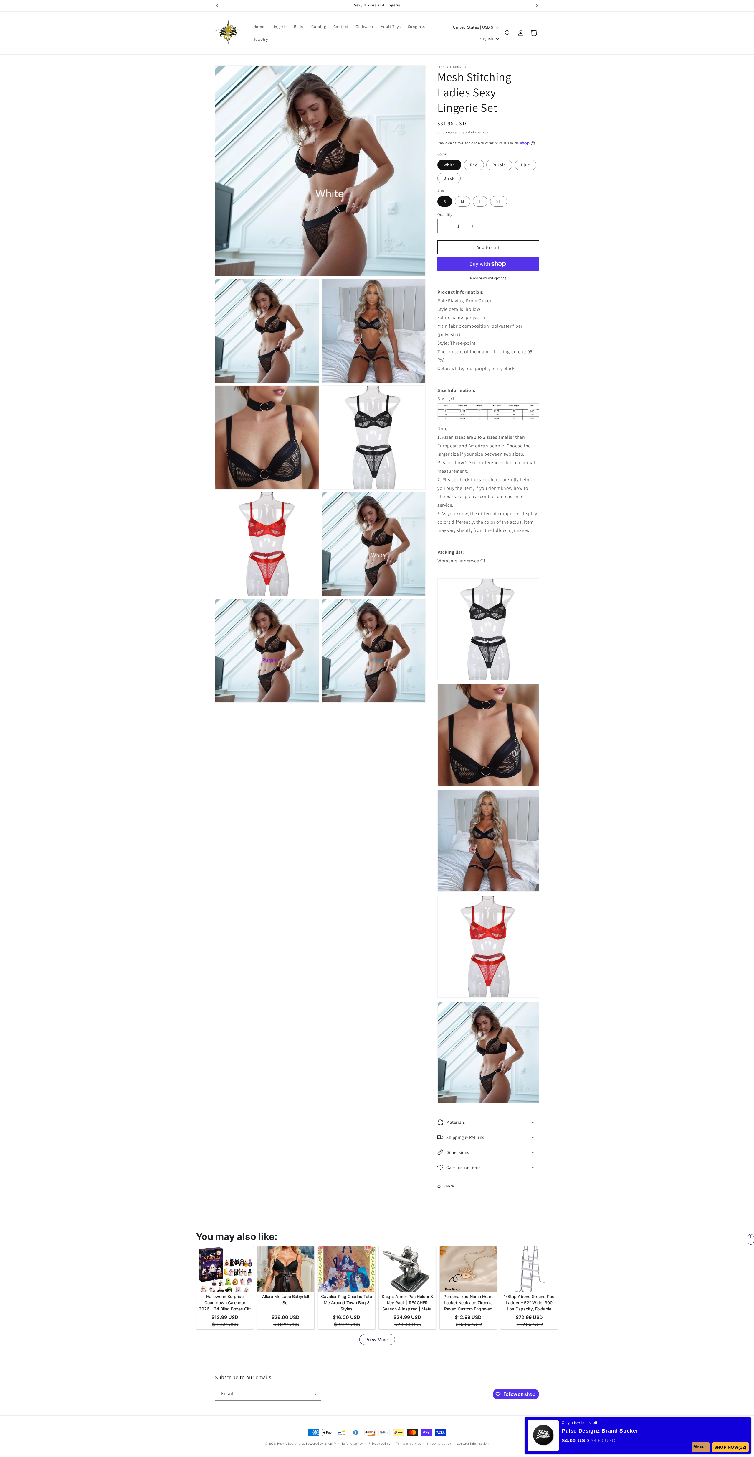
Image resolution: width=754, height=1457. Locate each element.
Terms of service (408, 1443)
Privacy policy (380, 1443)
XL (498, 201)
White (449, 164)
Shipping (444, 132)
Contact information (473, 1443)
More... (700, 1447)
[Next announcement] (536, 5)
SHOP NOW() (730, 1447)
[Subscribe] (314, 1394)
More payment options (488, 278)
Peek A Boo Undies (291, 1443)
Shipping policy (439, 1443)
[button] (507, 33)
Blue (525, 164)
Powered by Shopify (321, 1443)
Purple (499, 164)
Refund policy (352, 1443)
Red (474, 164)
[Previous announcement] (217, 5)
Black (449, 178)
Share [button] (448, 1186)
